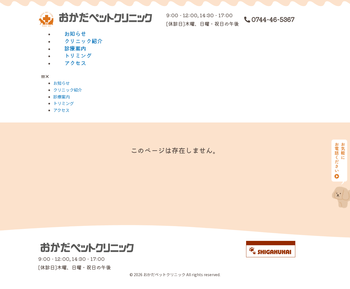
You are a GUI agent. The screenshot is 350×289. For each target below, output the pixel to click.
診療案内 (75, 48)
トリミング (78, 55)
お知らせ (75, 33)
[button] (175, 76)
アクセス (75, 63)
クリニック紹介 (83, 41)
